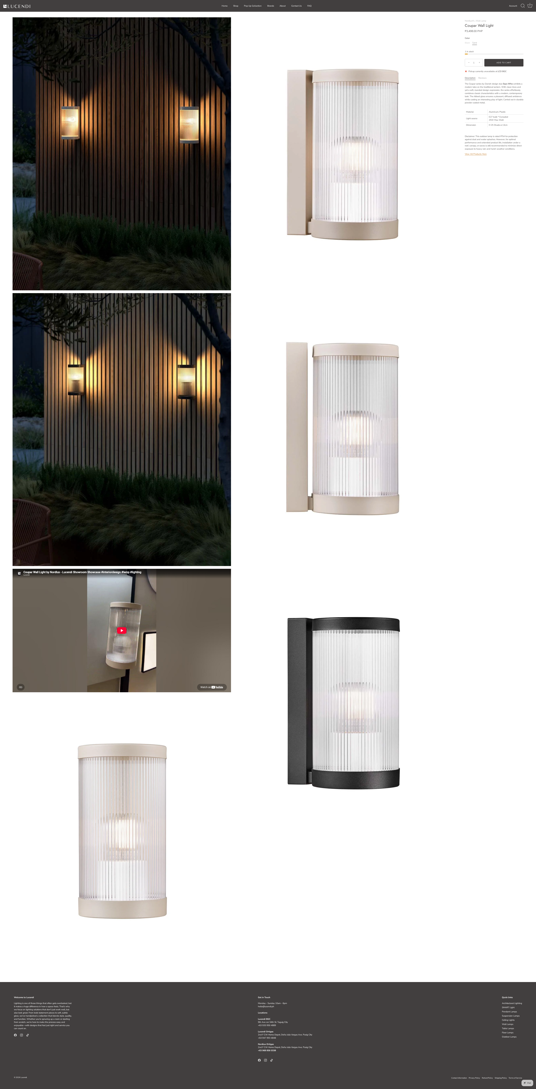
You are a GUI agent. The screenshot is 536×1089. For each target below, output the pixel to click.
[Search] (523, 6)
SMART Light (508, 1007)
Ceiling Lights (508, 1020)
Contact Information (459, 1078)
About (283, 5)
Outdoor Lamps (509, 1036)
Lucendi (24, 1077)
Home (225, 5)
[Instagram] (21, 1035)
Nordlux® (469, 20)
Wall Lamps (507, 1024)
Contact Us (296, 5)
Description (470, 78)
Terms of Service (515, 1078)
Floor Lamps (507, 1032)
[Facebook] (15, 1035)
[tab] (471, 78)
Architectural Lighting (512, 1003)
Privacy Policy (474, 1078)
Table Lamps (508, 1028)
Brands (270, 5)
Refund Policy (487, 1078)
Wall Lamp (481, 20)
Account (513, 5)
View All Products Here (476, 154)
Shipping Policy (501, 1078)
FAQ (309, 5)
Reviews (482, 78)
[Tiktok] (27, 1035)
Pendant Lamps (509, 1011)
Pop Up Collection (253, 5)
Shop (235, 5)
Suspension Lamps (511, 1015)
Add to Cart (503, 62)
